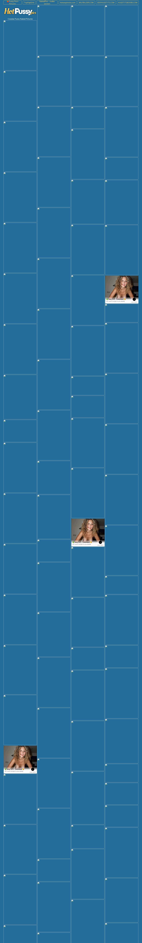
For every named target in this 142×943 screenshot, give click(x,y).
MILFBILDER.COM (86, 2)
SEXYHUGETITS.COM (105, 2)
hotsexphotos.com (67, 2)
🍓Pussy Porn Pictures (12, 2)
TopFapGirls (29, 2)
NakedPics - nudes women (47, 2)
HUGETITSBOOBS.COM (127, 2)
